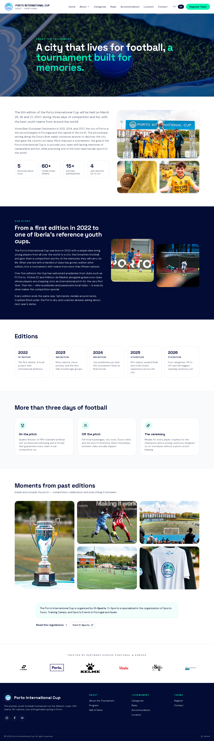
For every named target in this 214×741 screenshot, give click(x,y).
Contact (163, 6)
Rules (113, 6)
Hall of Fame (96, 710)
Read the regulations (50, 625)
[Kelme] (90, 668)
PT (174, 6)
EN (181, 6)
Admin (207, 736)
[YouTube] (22, 718)
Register (178, 700)
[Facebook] (14, 718)
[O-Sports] (23, 668)
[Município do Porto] (56, 668)
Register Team (198, 6)
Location (149, 6)
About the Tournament (101, 700)
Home (72, 6)
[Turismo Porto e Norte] (157, 668)
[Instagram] (7, 718)
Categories (100, 6)
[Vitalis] (123, 668)
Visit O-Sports (81, 625)
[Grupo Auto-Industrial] (190, 668)
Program (93, 705)
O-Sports (100, 608)
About (83, 6)
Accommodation (130, 6)
